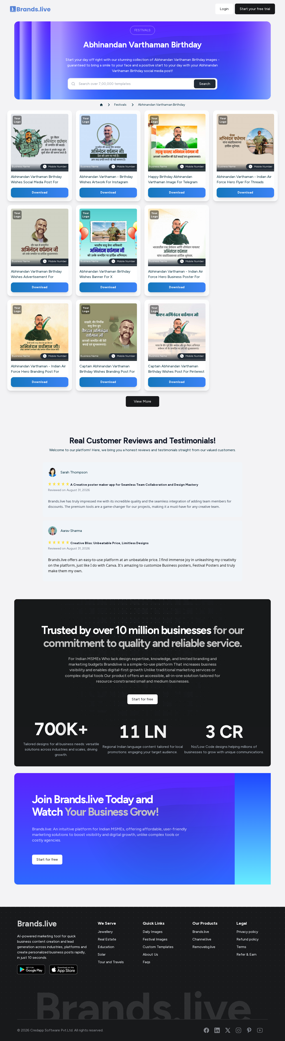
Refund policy (247, 939)
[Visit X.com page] (230, 1030)
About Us (150, 954)
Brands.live (37, 923)
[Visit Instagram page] (241, 1030)
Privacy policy (247, 932)
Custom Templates (158, 947)
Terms (241, 947)
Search (204, 84)
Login (224, 9)
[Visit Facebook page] (209, 1030)
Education (106, 947)
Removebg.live (203, 947)
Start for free (142, 699)
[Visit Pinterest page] (251, 1030)
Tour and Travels (111, 962)
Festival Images (155, 939)
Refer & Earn (246, 954)
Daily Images (153, 932)
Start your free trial (255, 9)
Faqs (146, 962)
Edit (30, 149)
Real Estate (107, 939)
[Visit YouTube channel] (262, 1030)
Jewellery (105, 932)
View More (142, 401)
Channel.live (201, 939)
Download (39, 192)
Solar (102, 954)
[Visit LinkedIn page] (219, 1030)
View (47, 149)
